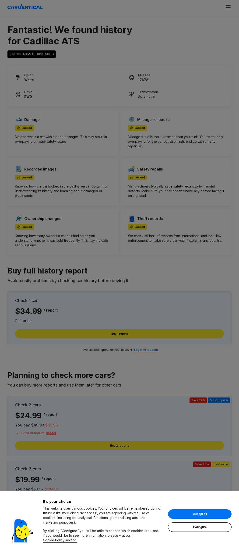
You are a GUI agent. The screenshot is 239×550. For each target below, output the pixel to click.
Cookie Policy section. (60, 540)
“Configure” (69, 531)
